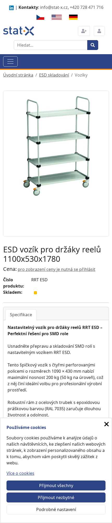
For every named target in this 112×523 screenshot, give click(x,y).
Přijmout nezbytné (56, 497)
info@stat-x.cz (54, 7)
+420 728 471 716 (86, 7)
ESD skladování (54, 75)
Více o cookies (20, 473)
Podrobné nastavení (56, 509)
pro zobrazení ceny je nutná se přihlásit (56, 269)
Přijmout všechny (56, 485)
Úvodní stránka (18, 75)
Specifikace (21, 314)
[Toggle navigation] (10, 61)
